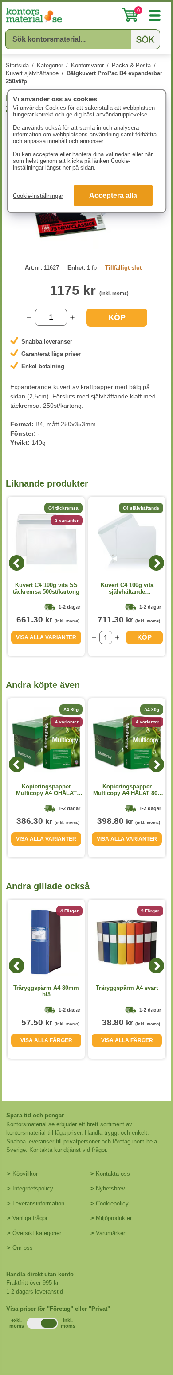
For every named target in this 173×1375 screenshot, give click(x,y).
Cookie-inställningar (38, 196)
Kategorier (50, 65)
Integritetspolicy (32, 1188)
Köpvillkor (25, 1173)
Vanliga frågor (29, 1218)
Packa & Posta (131, 65)
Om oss (22, 1247)
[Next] (156, 563)
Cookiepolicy (112, 1203)
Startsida (17, 65)
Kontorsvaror (87, 65)
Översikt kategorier (36, 1233)
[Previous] (16, 563)
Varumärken (111, 1233)
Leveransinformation (38, 1203)
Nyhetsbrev (110, 1188)
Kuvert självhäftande (32, 73)
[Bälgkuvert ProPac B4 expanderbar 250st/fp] (86, 247)
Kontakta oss (113, 1173)
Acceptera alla (113, 195)
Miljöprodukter (114, 1218)
